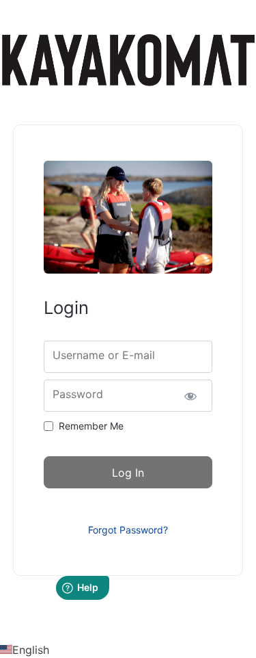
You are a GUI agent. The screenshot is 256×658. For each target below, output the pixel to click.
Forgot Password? (128, 530)
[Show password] (190, 396)
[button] (128, 650)
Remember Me (91, 426)
